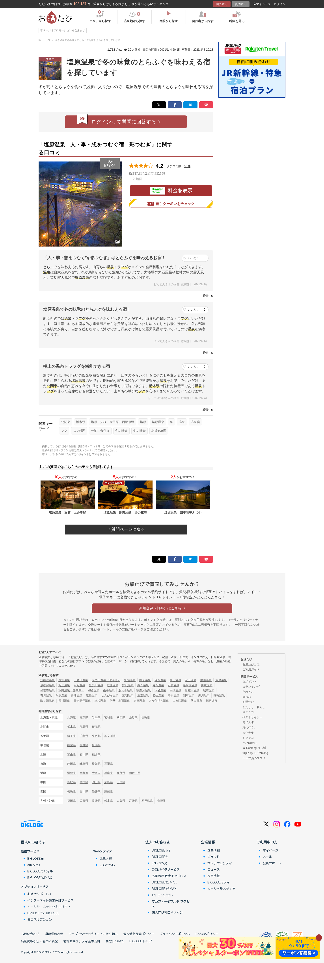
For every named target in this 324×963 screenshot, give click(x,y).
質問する (240, 4)
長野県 (84, 745)
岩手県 (96, 717)
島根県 (84, 782)
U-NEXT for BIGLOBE (43, 913)
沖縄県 (160, 800)
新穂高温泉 (192, 690)
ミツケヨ (248, 737)
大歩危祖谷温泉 (159, 700)
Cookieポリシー (207, 933)
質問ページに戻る (127, 529)
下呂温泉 (160, 690)
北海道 (71, 717)
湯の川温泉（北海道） (106, 680)
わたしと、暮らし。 (255, 707)
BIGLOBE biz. (161, 850)
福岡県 (71, 800)
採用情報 (213, 876)
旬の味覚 (139, 430)
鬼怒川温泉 (96, 685)
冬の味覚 (121, 430)
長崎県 (96, 800)
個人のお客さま (33, 841)
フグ (64, 430)
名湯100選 (158, 430)
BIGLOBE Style (218, 882)
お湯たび (248, 701)
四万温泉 (79, 685)
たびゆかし (249, 742)
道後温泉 (91, 695)
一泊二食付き (100, 430)
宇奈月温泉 (143, 690)
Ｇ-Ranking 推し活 (254, 748)
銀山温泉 (206, 680)
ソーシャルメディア (221, 888)
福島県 (145, 717)
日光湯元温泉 (82, 700)
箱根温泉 (100, 700)
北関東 (65, 422)
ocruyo (246, 696)
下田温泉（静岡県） (71, 690)
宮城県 (108, 717)
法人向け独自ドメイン (167, 912)
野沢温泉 (128, 685)
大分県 (121, 800)
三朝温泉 (128, 695)
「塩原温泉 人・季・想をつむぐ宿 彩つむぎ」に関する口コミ (106, 148)
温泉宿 (195, 422)
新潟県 (96, 745)
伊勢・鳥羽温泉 (120, 700)
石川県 (84, 754)
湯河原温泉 (190, 685)
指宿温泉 (211, 700)
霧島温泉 (219, 695)
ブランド (213, 856)
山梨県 (71, 745)
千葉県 (84, 736)
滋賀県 (71, 773)
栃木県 (80, 422)
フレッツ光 (159, 863)
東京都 (96, 736)
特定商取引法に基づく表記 (39, 941)
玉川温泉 (64, 700)
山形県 (133, 717)
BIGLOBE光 (35, 858)
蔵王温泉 (190, 680)
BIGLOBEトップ (140, 941)
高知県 (108, 791)
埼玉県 (71, 736)
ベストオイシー (252, 717)
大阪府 (96, 773)
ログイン (279, 4)
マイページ (263, 4)
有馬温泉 (46, 695)
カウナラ (248, 732)
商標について (115, 941)
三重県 (108, 763)
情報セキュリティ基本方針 (81, 941)
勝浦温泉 (76, 695)
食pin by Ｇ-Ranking (255, 753)
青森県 (84, 717)
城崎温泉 (208, 690)
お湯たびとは (251, 664)
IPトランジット (162, 895)
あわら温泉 (125, 690)
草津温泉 (221, 680)
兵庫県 (108, 773)
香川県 (84, 791)
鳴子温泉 (145, 680)
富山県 (71, 754)
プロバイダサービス (166, 869)
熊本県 (108, 800)
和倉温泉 (93, 690)
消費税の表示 (54, 933)
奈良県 (121, 773)
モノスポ (248, 722)
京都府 (84, 773)
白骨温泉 (143, 685)
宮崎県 (133, 800)
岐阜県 (84, 763)
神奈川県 (110, 736)
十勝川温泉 (81, 680)
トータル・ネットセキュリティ (49, 906)
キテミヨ (248, 712)
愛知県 (96, 763)
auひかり (33, 865)
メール (267, 856)
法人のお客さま (157, 841)
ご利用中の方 (266, 841)
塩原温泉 (158, 422)
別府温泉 (188, 695)
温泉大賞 (106, 858)
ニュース (213, 869)
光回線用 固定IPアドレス (169, 876)
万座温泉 (64, 685)
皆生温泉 (158, 695)
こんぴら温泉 (109, 695)
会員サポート (272, 863)
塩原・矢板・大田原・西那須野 (112, 422)
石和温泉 (173, 685)
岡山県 (96, 782)
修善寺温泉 (47, 690)
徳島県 (71, 791)
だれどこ (248, 691)
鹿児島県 (147, 800)
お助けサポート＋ (39, 894)
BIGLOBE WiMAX (39, 877)
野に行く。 (249, 727)
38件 (187, 166)
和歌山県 (134, 773)
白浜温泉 (61, 695)
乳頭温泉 (130, 680)
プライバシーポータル (174, 933)
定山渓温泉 (47, 680)
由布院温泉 (180, 700)
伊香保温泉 (47, 685)
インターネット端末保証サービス (50, 900)
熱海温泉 (196, 700)
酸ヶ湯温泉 (47, 700)
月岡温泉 (158, 685)
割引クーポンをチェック (175, 204)
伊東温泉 (206, 685)
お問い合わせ (30, 933)
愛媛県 (96, 791)
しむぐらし (107, 865)
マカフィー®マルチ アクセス (171, 903)
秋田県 (121, 717)
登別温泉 (64, 680)
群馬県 (84, 726)
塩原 (143, 422)
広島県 (108, 782)
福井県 (96, 754)
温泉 (182, 422)
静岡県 (71, 763)
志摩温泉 (139, 700)
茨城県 (96, 726)
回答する (221, 4)
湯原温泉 (173, 695)
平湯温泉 (175, 690)
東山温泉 (175, 680)
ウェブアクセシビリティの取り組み (93, 933)
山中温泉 (109, 690)
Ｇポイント (249, 681)
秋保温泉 (160, 680)
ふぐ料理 (79, 430)
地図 (138, 179)
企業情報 (208, 841)
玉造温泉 (143, 695)
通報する (208, 295)
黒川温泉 (204, 695)
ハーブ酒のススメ (253, 758)
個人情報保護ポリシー (138, 933)
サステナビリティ (219, 863)
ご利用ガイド (251, 669)
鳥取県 (71, 782)
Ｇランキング (251, 686)
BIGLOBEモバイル (40, 871)
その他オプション (39, 919)
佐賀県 (84, 800)
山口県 (121, 782)
